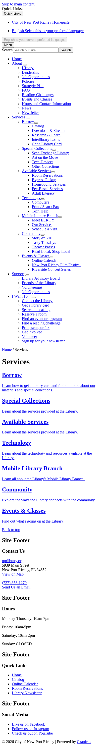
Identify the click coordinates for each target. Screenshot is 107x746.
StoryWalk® (42, 238)
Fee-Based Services (47, 189)
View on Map (13, 574)
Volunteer (29, 336)
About (17, 63)
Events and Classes (37, 99)
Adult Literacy (43, 193)
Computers (40, 202)
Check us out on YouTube (32, 733)
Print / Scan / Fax (45, 207)
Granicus (84, 742)
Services (18, 117)
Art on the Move (45, 157)
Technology (31, 198)
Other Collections (45, 166)
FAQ (26, 90)
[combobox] (34, 39)
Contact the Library (37, 301)
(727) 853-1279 (14, 583)
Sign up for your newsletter (43, 341)
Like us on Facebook (28, 724)
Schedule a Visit (44, 229)
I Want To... (21, 296)
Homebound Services (49, 184)
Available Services (36, 171)
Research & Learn (46, 135)
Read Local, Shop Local (51, 251)
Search (7, 50)
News (26, 108)
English (48, 31)
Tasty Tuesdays (44, 242)
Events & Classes (35, 256)
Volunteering (32, 287)
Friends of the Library (39, 283)
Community (31, 233)
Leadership (30, 72)
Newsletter (30, 112)
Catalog (38, 126)
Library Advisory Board (41, 278)
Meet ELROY (43, 220)
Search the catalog (36, 310)
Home (7, 349)
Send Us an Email (16, 587)
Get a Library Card (47, 144)
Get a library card (35, 305)
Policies (28, 81)
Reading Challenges (38, 95)
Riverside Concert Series (51, 269)
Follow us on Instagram (30, 729)
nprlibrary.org (12, 561)
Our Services (42, 224)
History (28, 68)
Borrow (28, 121)
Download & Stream (48, 130)
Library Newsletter (27, 693)
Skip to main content (18, 4)
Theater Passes (43, 247)
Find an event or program (42, 319)
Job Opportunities (36, 77)
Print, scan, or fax (36, 327)
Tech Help (40, 211)
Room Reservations (47, 175)
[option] (58, 31)
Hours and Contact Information (46, 104)
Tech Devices (42, 162)
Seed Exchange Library (50, 153)
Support (18, 274)
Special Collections (37, 148)
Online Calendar (45, 260)
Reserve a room (34, 314)
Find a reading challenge (41, 323)
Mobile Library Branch (40, 215)
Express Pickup (44, 180)
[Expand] (25, 64)
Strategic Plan (33, 86)
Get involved (32, 332)
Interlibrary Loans (46, 139)
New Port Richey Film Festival (56, 265)
